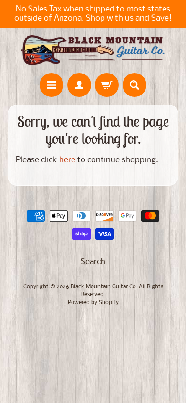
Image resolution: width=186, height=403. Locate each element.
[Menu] (51, 85)
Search (93, 261)
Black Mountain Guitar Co (103, 287)
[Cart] (107, 85)
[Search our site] (134, 85)
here (67, 160)
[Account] (79, 85)
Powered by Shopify (93, 303)
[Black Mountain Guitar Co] (93, 50)
